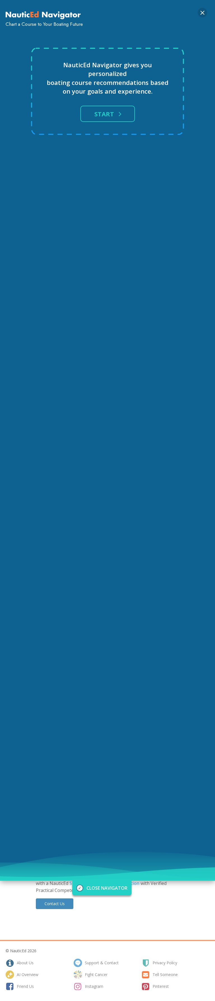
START (104, 114)
